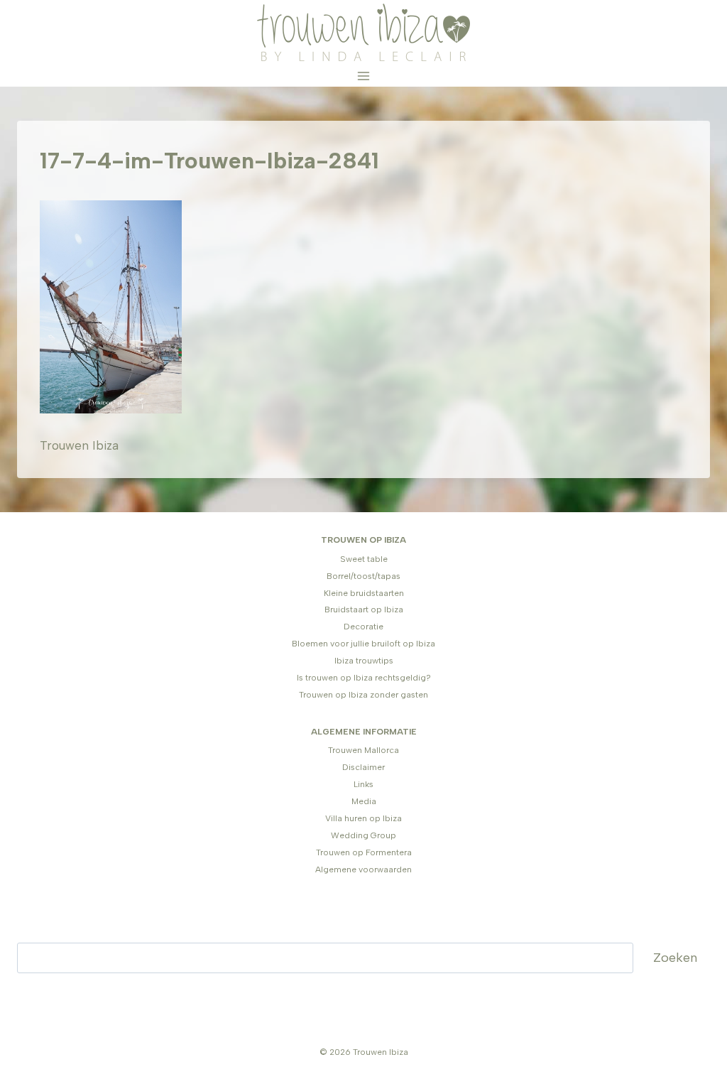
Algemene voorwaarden (363, 869)
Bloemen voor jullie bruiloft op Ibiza (363, 644)
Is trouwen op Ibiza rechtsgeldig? (364, 678)
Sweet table (364, 559)
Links (363, 784)
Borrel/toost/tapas (363, 576)
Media (363, 801)
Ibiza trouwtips (363, 661)
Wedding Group (363, 835)
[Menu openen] (364, 76)
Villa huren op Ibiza (363, 818)
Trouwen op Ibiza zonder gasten (363, 695)
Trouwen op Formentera (364, 852)
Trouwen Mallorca (363, 750)
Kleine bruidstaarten (364, 593)
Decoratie (363, 627)
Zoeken (675, 957)
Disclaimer (363, 767)
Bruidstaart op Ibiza (363, 609)
